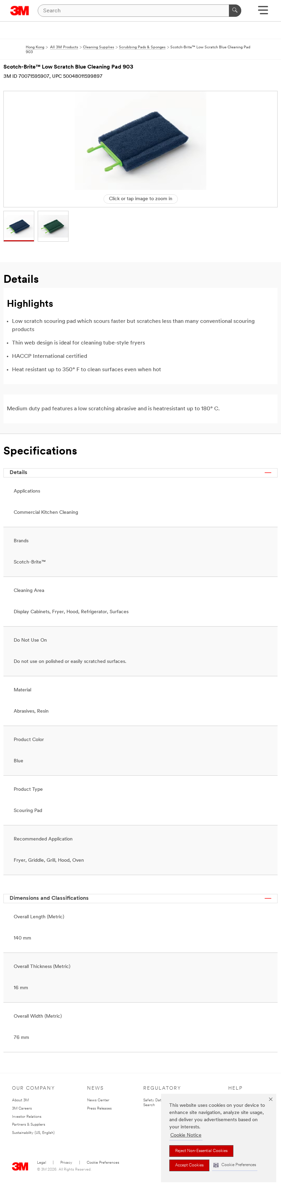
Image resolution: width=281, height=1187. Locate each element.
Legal (41, 1163)
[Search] (235, 10)
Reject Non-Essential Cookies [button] (201, 1151)
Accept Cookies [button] (189, 1165)
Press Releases (99, 1109)
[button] (234, 1165)
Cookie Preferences (103, 1163)
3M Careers (22, 1109)
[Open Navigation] (263, 12)
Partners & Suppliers (28, 1125)
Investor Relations (26, 1117)
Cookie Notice (185, 1135)
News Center (98, 1100)
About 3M (20, 1100)
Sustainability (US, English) (33, 1133)
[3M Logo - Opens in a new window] (19, 10)
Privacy (66, 1163)
